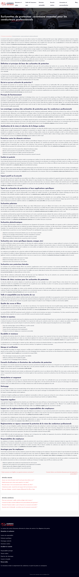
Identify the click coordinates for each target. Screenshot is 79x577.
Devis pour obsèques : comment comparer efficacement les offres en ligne (18, 489)
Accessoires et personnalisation (64, 4)
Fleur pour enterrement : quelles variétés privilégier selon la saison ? (17, 500)
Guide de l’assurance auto (30, 4)
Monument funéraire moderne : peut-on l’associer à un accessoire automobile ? (19, 504)
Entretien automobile (42, 4)
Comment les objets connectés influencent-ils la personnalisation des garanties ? (20, 502)
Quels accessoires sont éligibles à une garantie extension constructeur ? (18, 472)
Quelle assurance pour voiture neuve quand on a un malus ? (15, 482)
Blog (76, 2)
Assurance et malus (18, 4)
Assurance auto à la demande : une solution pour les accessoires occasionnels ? (19, 507)
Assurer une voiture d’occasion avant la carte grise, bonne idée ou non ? (18, 480)
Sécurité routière (52, 4)
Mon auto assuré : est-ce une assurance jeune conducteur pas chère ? (17, 484)
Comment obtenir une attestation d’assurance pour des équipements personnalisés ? (61, 473)
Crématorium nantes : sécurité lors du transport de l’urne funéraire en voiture (19, 487)
